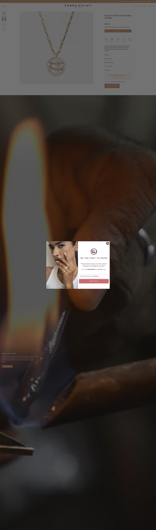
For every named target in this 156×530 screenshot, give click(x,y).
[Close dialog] (107, 243)
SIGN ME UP (93, 281)
